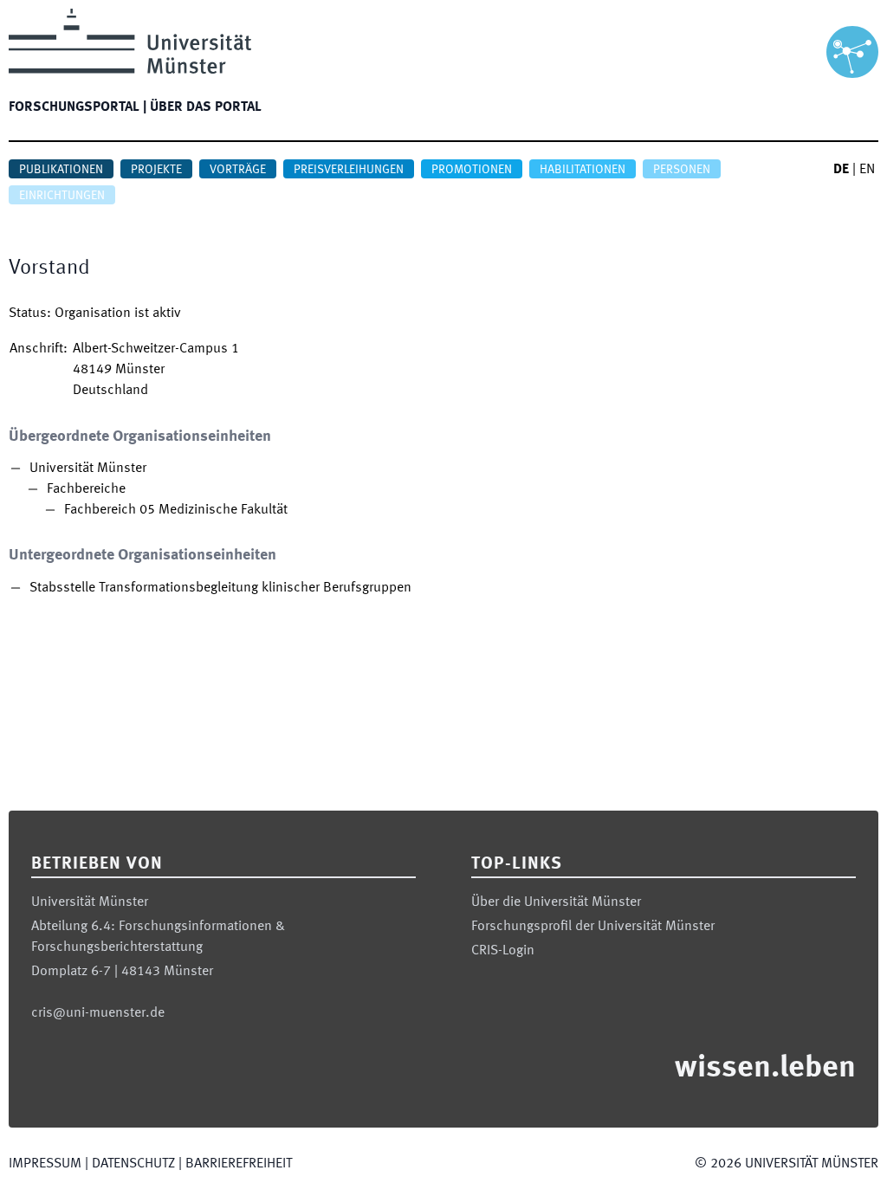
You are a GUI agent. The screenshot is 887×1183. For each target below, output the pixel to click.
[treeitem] (210, 489)
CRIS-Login (502, 951)
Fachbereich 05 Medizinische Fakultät (176, 510)
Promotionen (471, 170)
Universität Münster (87, 468)
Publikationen (61, 170)
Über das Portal (206, 107)
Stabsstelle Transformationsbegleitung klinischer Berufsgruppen (220, 588)
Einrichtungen (62, 196)
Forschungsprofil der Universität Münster (593, 927)
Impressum (45, 1164)
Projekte (156, 170)
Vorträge (238, 170)
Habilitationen (582, 170)
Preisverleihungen (349, 170)
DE (841, 170)
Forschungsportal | (77, 107)
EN (867, 170)
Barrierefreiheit (238, 1164)
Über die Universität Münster (556, 902)
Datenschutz (133, 1164)
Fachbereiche (86, 489)
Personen (681, 170)
